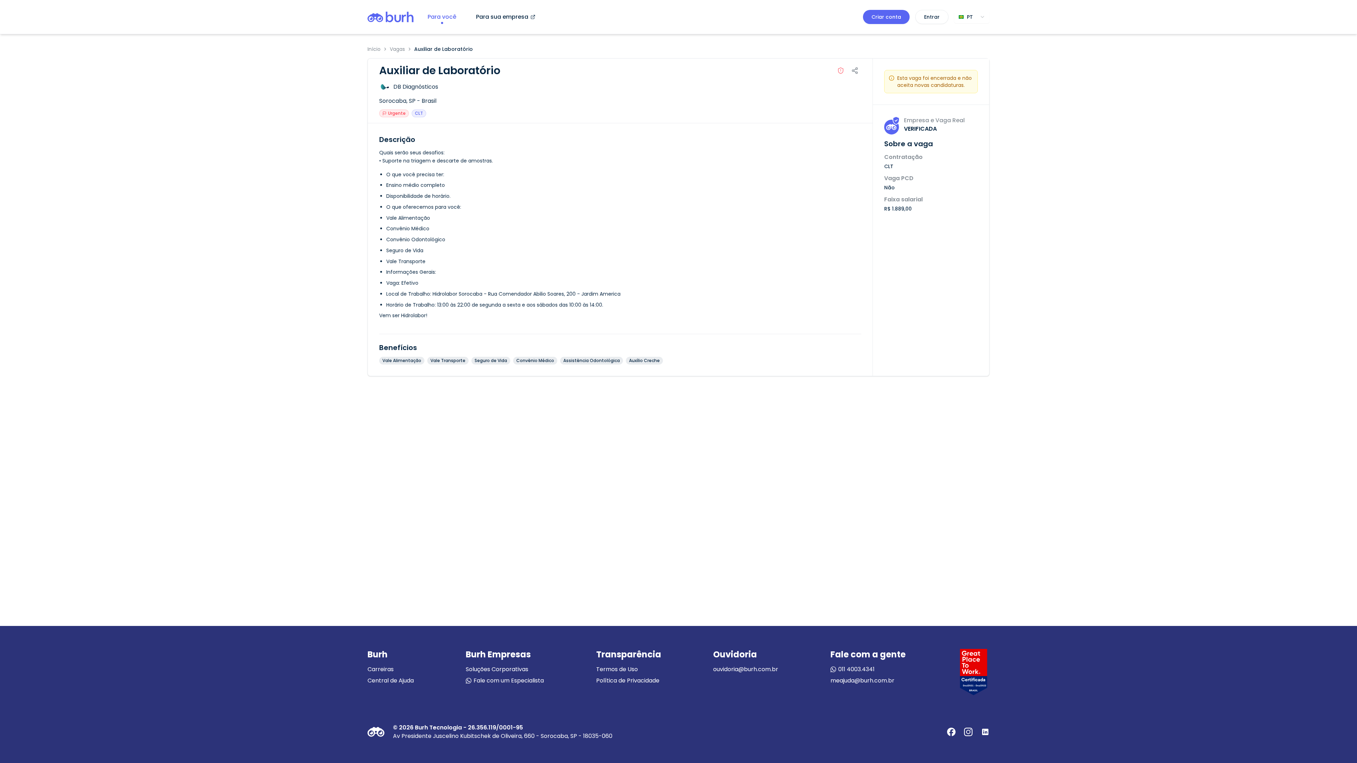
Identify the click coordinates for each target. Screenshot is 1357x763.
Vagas (397, 49)
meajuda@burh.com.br (862, 680)
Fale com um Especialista (509, 680)
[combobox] (971, 17)
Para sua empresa (502, 17)
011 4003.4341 (856, 669)
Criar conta (886, 16)
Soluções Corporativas (497, 669)
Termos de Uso (617, 669)
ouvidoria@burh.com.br (745, 669)
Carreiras (381, 669)
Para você (442, 17)
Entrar (932, 16)
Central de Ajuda (391, 680)
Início (374, 49)
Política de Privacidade (627, 680)
